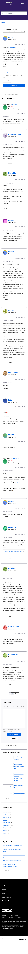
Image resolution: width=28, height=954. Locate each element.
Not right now (6, 839)
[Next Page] (18, 704)
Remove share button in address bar (19, 777)
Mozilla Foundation (6, 934)
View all (7, 810)
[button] (4, 82)
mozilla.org (4, 926)
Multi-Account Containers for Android (12, 872)
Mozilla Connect (9, 3)
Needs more (6, 828)
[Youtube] (8, 911)
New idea (15, 106)
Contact (20, 929)
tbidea (4, 79)
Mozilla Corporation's (9, 932)
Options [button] (26, 22)
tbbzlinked (21, 77)
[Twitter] (2, 911)
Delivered (5, 841)
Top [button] (2, 950)
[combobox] (14, 13)
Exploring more (7, 834)
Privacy (3, 929)
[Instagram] (5, 911)
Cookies (12, 929)
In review (5, 831)
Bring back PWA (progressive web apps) (13, 856)
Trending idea (16, 468)
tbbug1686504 (14, 77)
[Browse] (3, 3)
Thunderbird (7, 74)
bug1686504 (7, 77)
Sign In (22, 3)
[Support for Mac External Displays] (20, 95)
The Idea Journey (8, 494)
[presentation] (4, 717)
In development (12, 47)
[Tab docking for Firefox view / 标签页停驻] (23, 95)
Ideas (3, 22)
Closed (4, 844)
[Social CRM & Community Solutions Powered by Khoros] (22, 950)
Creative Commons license (8, 939)
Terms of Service (15, 926)
